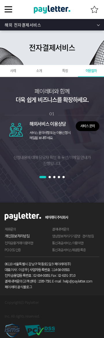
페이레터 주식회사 (56, 217)
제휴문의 (10, 228)
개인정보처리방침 (17, 236)
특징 (65, 70)
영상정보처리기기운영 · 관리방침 (73, 235)
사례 (13, 70)
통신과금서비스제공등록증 (69, 249)
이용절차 (91, 70)
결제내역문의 (60, 228)
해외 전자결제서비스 (23, 25)
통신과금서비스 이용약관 (67, 242)
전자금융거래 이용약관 (19, 242)
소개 (39, 70)
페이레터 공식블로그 (18, 286)
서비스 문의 (87, 125)
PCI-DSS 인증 (13, 249)
